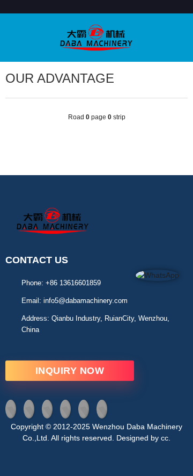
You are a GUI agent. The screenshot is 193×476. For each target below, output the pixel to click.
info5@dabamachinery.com (85, 301)
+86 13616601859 (73, 283)
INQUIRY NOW (70, 370)
